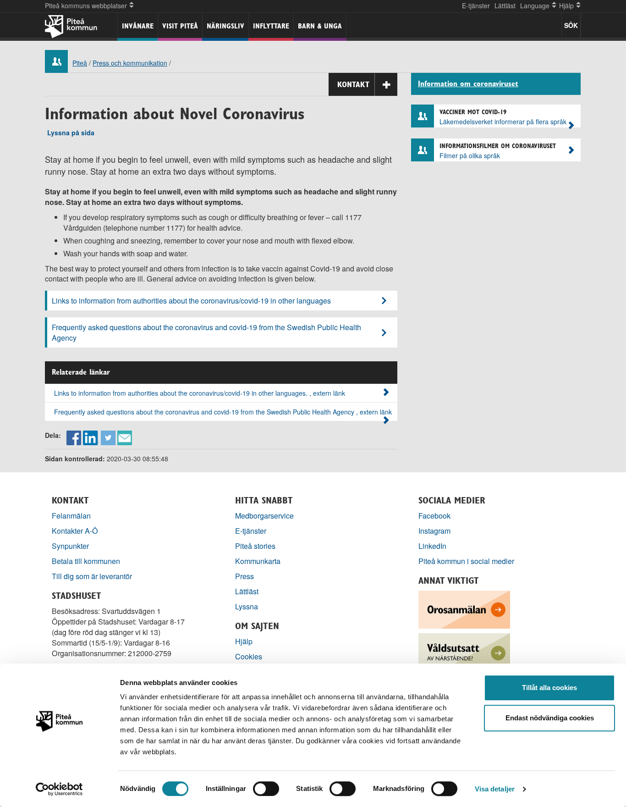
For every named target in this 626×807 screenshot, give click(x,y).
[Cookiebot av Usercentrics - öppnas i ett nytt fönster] (59, 789)
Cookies (248, 656)
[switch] (266, 788)
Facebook (434, 515)
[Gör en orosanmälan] (464, 608)
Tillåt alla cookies (549, 687)
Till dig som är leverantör (93, 576)
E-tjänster (476, 5)
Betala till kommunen (86, 561)
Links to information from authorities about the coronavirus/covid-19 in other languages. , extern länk (199, 393)
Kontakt (353, 84)
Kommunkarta (257, 561)
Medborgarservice (264, 515)
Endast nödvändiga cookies (549, 718)
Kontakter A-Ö (75, 530)
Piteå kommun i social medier (466, 561)
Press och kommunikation (130, 62)
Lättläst (505, 5)
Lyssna (246, 606)
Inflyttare (271, 26)
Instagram (434, 530)
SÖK (571, 25)
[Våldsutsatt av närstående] (464, 651)
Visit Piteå (180, 26)
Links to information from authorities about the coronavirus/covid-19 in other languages (191, 300)
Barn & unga (320, 26)
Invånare (138, 26)
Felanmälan (71, 515)
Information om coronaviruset (468, 84)
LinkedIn (432, 546)
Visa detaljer (495, 789)
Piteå (79, 62)
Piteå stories (255, 546)
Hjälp (244, 641)
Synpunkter (70, 546)
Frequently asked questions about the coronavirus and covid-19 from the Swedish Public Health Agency (206, 332)
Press (244, 576)
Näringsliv (225, 26)
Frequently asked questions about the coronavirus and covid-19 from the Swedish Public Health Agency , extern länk (223, 411)
